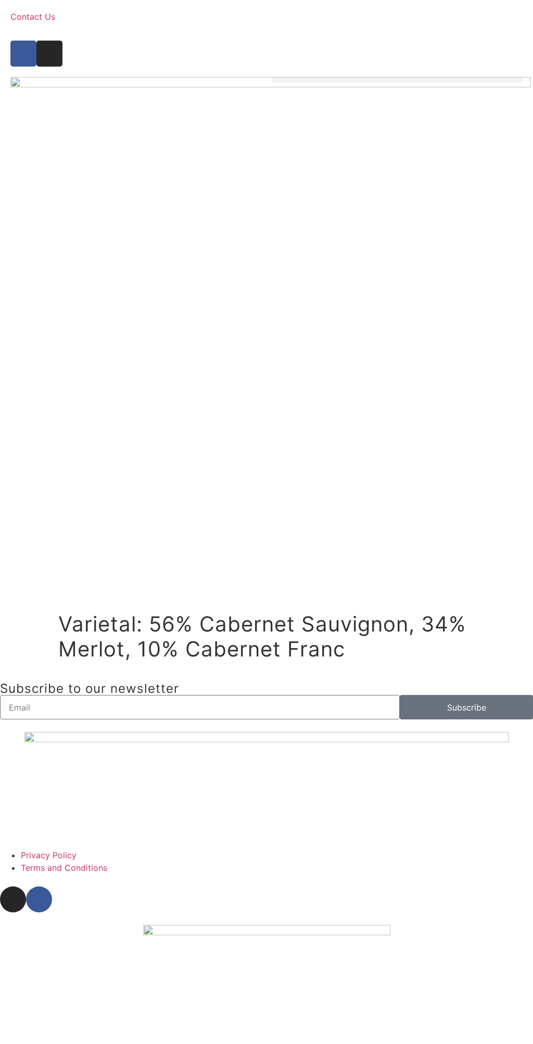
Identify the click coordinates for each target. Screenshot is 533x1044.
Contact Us (32, 16)
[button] (397, 80)
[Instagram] (49, 54)
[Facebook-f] (23, 54)
